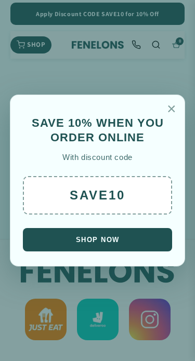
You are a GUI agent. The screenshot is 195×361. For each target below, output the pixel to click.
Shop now (98, 240)
